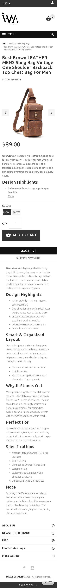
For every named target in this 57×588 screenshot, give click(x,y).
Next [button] (51, 112)
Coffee (16, 212)
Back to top (26, 585)
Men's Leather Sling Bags (19, 44)
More (11, 196)
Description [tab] (28, 250)
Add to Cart (24, 235)
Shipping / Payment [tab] (28, 258)
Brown (6, 212)
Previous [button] (5, 112)
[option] (28, 112)
